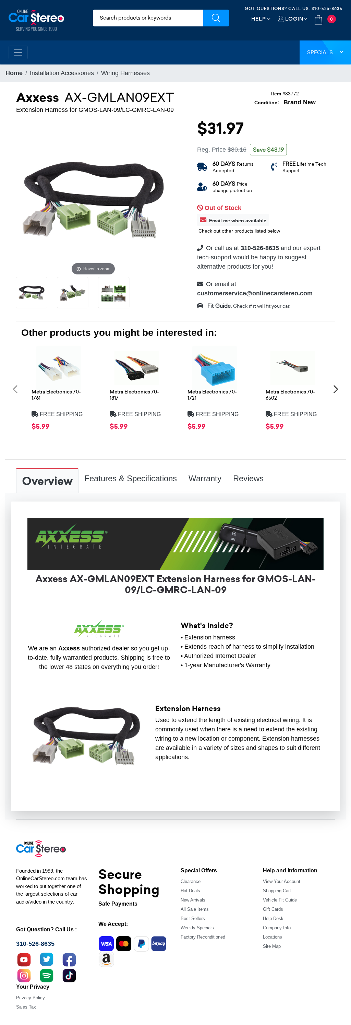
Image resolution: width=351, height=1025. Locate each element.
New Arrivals (193, 900)
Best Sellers (193, 918)
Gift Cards (273, 909)
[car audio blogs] (47, 974)
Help (258, 18)
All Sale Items (195, 909)
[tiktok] (69, 974)
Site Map (272, 946)
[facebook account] (69, 959)
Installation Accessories (62, 73)
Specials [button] (320, 52)
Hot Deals (190, 890)
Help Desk (273, 918)
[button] (15, 388)
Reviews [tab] (248, 478)
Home (14, 73)
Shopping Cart (277, 890)
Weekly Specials (197, 927)
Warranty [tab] (205, 478)
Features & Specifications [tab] (130, 478)
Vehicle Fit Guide (280, 900)
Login (294, 18)
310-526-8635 (327, 8)
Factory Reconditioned (203, 937)
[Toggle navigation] (18, 52)
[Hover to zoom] (93, 199)
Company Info (277, 927)
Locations (272, 937)
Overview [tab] (47, 481)
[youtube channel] (24, 959)
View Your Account (281, 881)
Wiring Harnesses (125, 73)
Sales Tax (26, 1007)
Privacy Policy (30, 997)
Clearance (191, 881)
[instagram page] (24, 974)
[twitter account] (47, 959)
